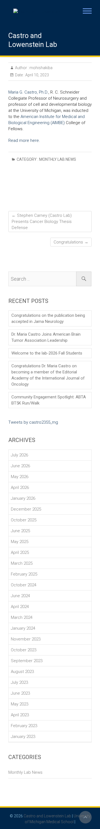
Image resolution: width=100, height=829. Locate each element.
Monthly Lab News (57, 159)
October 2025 (23, 520)
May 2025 (19, 541)
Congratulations (71, 242)
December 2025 (26, 509)
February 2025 (24, 574)
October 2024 (23, 584)
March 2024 (21, 617)
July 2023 (19, 682)
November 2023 (26, 639)
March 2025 (21, 563)
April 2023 (20, 714)
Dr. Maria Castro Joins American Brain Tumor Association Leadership (46, 337)
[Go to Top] (85, 817)
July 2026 (19, 455)
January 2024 (23, 628)
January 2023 (23, 736)
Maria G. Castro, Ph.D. (28, 92)
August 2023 (22, 671)
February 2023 (24, 725)
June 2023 (20, 693)
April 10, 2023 (36, 75)
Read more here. (24, 140)
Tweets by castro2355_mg (33, 422)
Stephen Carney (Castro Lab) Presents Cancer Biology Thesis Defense (42, 221)
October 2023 (23, 649)
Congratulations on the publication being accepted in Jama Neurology (48, 318)
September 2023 (26, 660)
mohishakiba (40, 68)
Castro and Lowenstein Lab (32, 40)
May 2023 (19, 704)
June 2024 (20, 595)
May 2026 (19, 476)
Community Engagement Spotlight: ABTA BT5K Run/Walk (48, 400)
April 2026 (20, 487)
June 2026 (20, 465)
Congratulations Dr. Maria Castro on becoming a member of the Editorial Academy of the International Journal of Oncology (48, 375)
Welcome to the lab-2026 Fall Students (46, 353)
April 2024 (20, 606)
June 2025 (20, 530)
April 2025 (20, 552)
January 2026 (23, 498)
